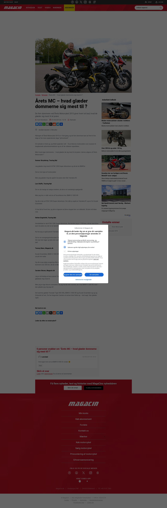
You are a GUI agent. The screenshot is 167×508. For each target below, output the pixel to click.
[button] (83, 251)
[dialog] (83, 254)
